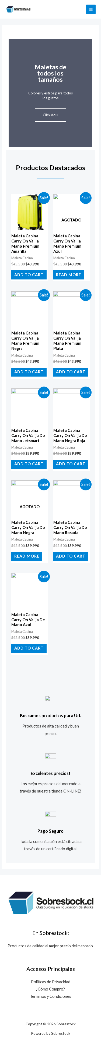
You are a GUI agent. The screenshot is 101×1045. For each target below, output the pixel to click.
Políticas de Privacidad (50, 981)
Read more (68, 274)
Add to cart (29, 274)
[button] (13, 92)
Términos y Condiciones (50, 996)
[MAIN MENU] (91, 9)
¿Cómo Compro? (50, 989)
